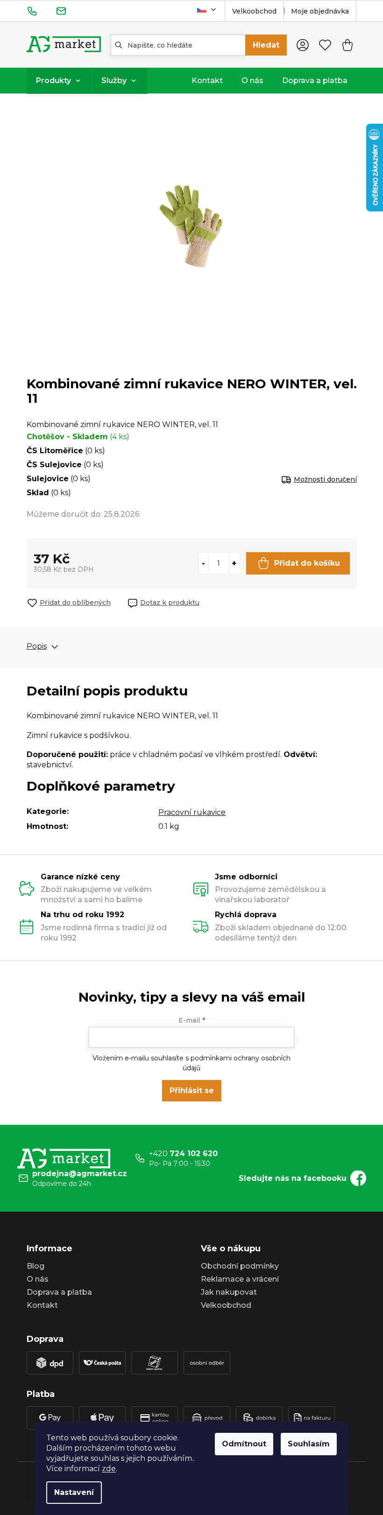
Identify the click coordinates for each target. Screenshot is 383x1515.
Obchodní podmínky (240, 1266)
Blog (35, 1266)
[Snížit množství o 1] (204, 563)
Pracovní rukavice (192, 812)
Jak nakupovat (229, 1292)
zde (109, 1468)
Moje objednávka (320, 11)
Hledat (266, 45)
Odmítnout (244, 1443)
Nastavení (74, 1492)
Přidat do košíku (307, 563)
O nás (38, 1279)
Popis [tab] (37, 646)
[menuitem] (59, 81)
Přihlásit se (192, 1090)
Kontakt (42, 1305)
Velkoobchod (254, 11)
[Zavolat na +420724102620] (41, 10)
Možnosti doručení (325, 479)
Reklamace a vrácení (240, 1279)
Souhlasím (309, 1443)
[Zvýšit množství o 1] (234, 563)
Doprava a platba (59, 1292)
